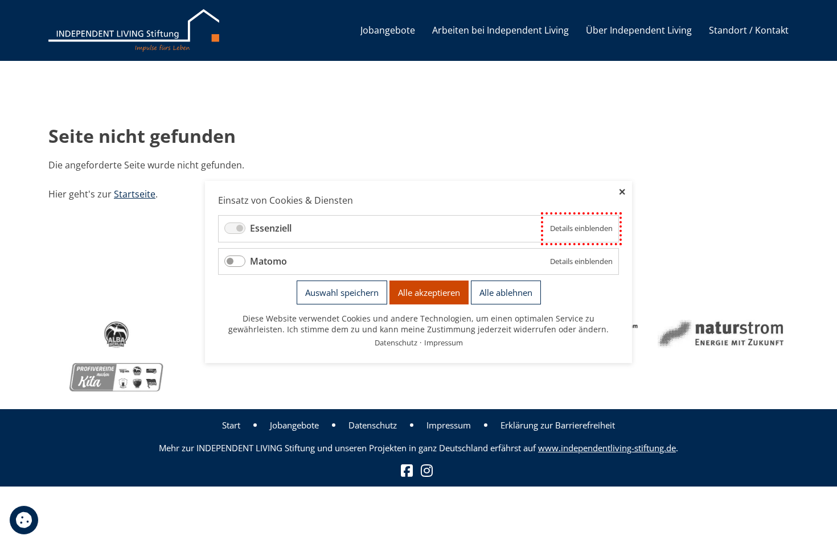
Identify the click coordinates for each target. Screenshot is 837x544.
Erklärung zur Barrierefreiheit (557, 425)
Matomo (268, 261)
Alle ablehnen (505, 292)
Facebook (407, 470)
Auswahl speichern (342, 292)
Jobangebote (387, 30)
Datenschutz (372, 425)
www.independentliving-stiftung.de (607, 448)
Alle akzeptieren (429, 292)
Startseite (134, 194)
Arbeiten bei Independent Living (500, 30)
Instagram (427, 470)
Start (231, 425)
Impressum (448, 425)
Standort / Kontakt (749, 30)
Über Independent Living (639, 30)
